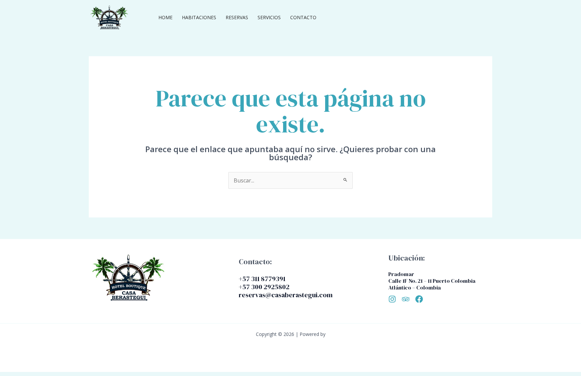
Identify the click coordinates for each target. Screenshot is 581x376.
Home (165, 17)
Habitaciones (199, 17)
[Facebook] (419, 299)
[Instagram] (392, 299)
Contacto (303, 17)
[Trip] (406, 299)
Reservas (237, 17)
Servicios (269, 17)
